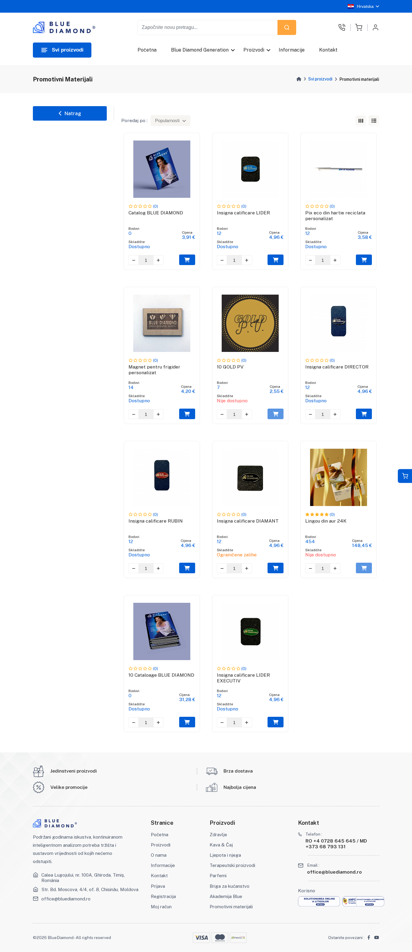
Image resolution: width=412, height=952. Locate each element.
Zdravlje (218, 834)
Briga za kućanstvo (229, 886)
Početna (147, 50)
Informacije (292, 50)
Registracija (163, 896)
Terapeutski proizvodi (232, 865)
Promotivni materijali (231, 906)
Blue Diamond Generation (200, 50)
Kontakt (328, 50)
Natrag (71, 113)
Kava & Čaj (221, 844)
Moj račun (161, 906)
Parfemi (218, 875)
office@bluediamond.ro (65, 898)
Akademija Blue (226, 896)
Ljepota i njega (225, 855)
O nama (158, 855)
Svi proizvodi (320, 79)
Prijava (158, 886)
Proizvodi (253, 50)
